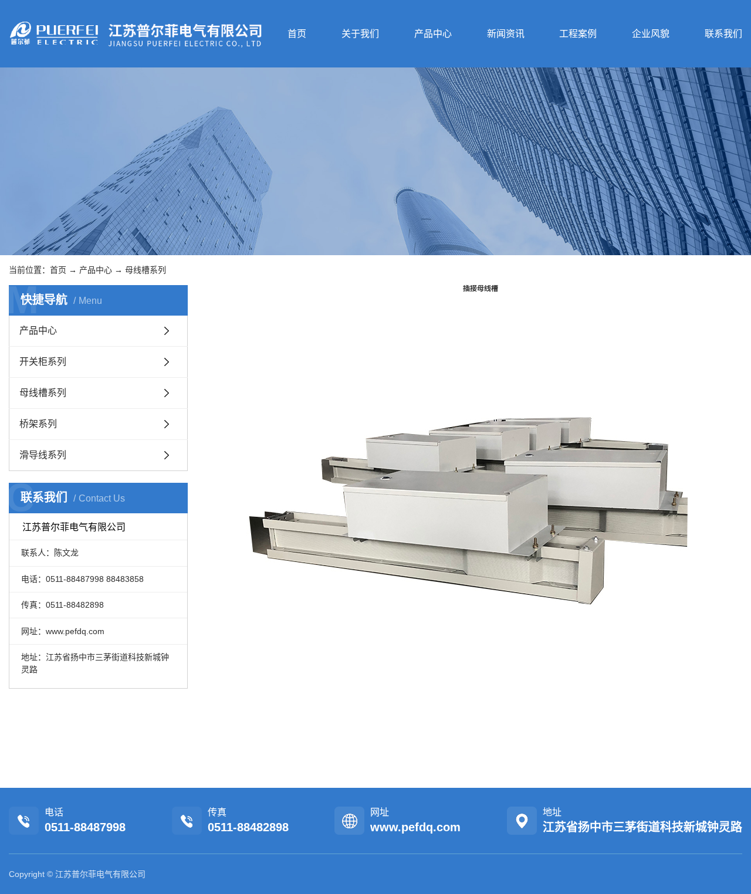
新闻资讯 (506, 34)
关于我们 (360, 34)
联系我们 (723, 34)
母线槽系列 (145, 270)
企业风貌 (650, 34)
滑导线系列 (42, 455)
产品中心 (433, 34)
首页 (296, 34)
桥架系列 (38, 424)
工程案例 (578, 34)
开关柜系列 (42, 362)
